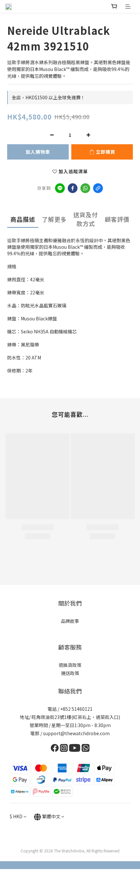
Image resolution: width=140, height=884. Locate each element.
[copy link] (98, 188)
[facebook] (72, 188)
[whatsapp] (85, 188)
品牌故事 (70, 621)
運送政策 (70, 673)
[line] (60, 188)
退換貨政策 (70, 665)
